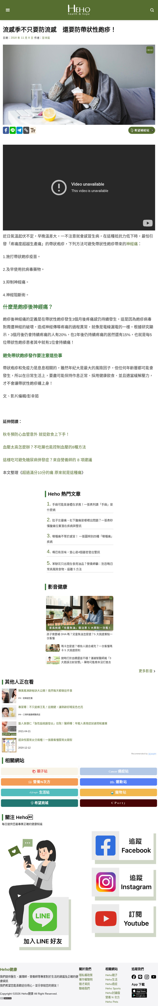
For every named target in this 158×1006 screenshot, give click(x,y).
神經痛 (132, 244)
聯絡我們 (84, 988)
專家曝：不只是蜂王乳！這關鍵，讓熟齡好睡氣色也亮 (50, 707)
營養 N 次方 (112, 997)
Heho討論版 (112, 992)
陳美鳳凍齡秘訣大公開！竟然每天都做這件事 (45, 690)
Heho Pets (111, 1001)
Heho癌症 (111, 984)
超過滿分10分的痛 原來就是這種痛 (52, 473)
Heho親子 (111, 975)
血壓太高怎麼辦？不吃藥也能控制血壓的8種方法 (44, 447)
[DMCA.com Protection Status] (6, 998)
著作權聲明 (85, 979)
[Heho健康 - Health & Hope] (79, 10)
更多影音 (146, 671)
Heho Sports (113, 988)
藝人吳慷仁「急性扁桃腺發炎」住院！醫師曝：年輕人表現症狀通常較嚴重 (62, 723)
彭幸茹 (46, 38)
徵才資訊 (84, 984)
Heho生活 (111, 979)
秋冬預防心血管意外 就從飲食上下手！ (36, 434)
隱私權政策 (85, 975)
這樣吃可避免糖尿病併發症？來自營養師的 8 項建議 (47, 460)
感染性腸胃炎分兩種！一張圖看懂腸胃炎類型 (45, 739)
